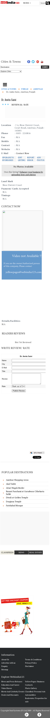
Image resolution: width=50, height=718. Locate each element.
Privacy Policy (31, 663)
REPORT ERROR (30, 158)
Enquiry (4, 666)
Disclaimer (29, 666)
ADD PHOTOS (40, 158)
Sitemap (4, 669)
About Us (5, 659)
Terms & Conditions (33, 659)
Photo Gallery (31, 688)
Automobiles (30, 695)
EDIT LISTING (21, 158)
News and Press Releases (11, 681)
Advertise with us (8, 663)
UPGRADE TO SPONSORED (8, 158)
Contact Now (22, 153)
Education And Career (10, 685)
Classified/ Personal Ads (35, 691)
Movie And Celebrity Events (12, 691)
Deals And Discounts (10, 695)
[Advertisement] (25, 32)
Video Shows (6, 688)
